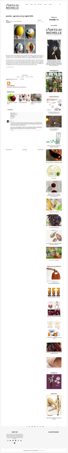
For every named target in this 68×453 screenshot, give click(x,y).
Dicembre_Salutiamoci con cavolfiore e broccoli (54, 113)
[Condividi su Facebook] (23, 79)
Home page (25, 149)
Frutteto (15, 79)
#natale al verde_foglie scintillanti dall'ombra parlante (54, 244)
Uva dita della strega (54, 227)
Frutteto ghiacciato (23, 102)
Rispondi (12, 118)
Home (27, 4)
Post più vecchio (41, 149)
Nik (11, 121)
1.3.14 (16, 113)
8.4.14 (13, 121)
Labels (31, 4)
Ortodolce (54, 178)
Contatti (50, 4)
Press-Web (40, 4)
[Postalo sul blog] (21, 79)
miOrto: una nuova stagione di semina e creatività (54, 146)
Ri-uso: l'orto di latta (54, 260)
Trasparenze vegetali (54, 212)
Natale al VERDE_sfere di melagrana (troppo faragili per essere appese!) (54, 195)
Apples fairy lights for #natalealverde (54, 129)
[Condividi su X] (22, 79)
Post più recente (9, 149)
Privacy (45, 4)
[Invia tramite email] (20, 79)
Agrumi (7, 20)
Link (35, 4)
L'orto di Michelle (11, 85)
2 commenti (8, 22)
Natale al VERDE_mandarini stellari (54, 162)
